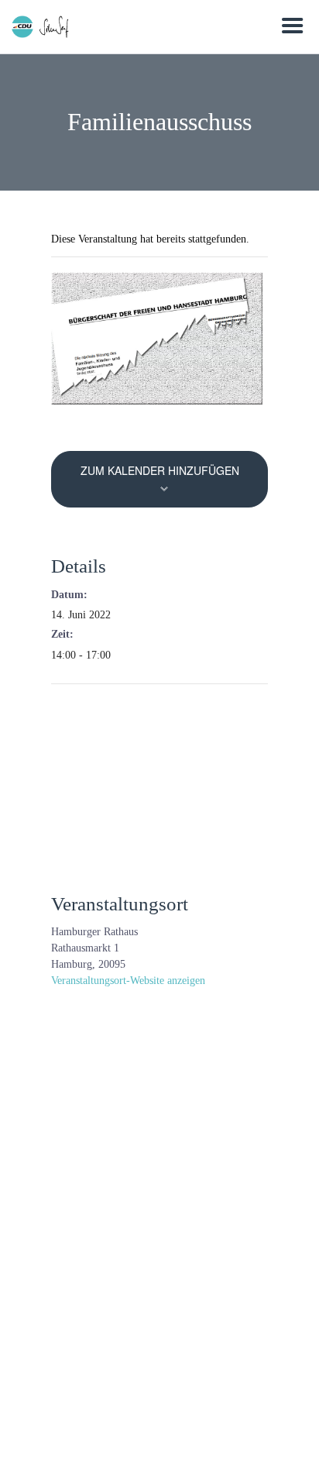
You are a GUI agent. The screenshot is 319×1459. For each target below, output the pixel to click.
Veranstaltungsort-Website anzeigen (128, 980)
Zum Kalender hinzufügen (160, 470)
